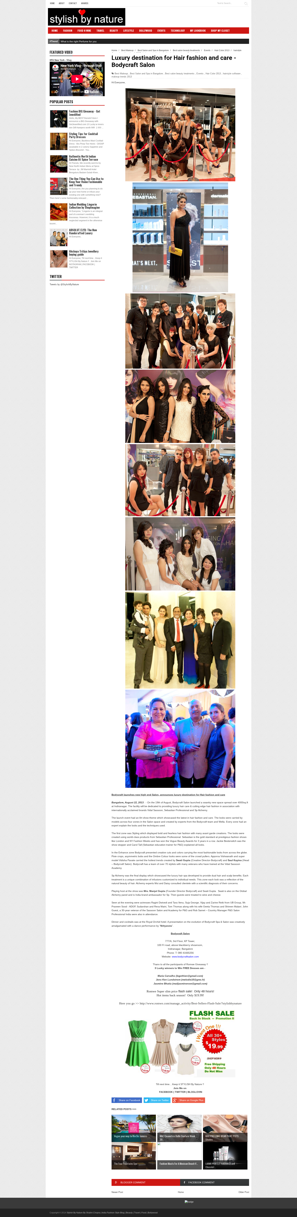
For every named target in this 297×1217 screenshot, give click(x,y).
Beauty (114, 30)
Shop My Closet (220, 30)
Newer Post (117, 1192)
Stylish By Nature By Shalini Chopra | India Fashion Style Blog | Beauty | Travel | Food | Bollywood (112, 1212)
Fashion (67, 30)
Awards (84, 3)
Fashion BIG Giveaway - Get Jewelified (84, 112)
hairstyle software (231, 73)
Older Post (244, 1192)
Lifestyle (128, 30)
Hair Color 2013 (213, 73)
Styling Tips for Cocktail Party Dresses (83, 135)
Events (161, 30)
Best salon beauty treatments (179, 73)
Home (52, 3)
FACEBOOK (166, 1092)
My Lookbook (198, 30)
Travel (100, 30)
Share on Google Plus (191, 1100)
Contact (73, 3)
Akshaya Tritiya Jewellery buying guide (83, 252)
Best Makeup (121, 73)
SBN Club (57, 35)
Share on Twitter (160, 1100)
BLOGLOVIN (195, 1092)
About (62, 3)
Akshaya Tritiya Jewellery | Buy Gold (80, 41)
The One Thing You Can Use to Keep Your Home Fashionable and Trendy (86, 182)
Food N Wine (84, 30)
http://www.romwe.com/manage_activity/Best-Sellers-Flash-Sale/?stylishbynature (191, 1003)
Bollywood (145, 30)
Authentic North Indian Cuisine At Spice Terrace (83, 158)
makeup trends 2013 (122, 76)
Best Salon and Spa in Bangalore (146, 73)
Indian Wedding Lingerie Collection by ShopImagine (84, 206)
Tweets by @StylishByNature (64, 284)
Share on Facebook (129, 1100)
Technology (178, 30)
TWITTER (180, 1092)
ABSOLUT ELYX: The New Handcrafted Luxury (83, 231)
